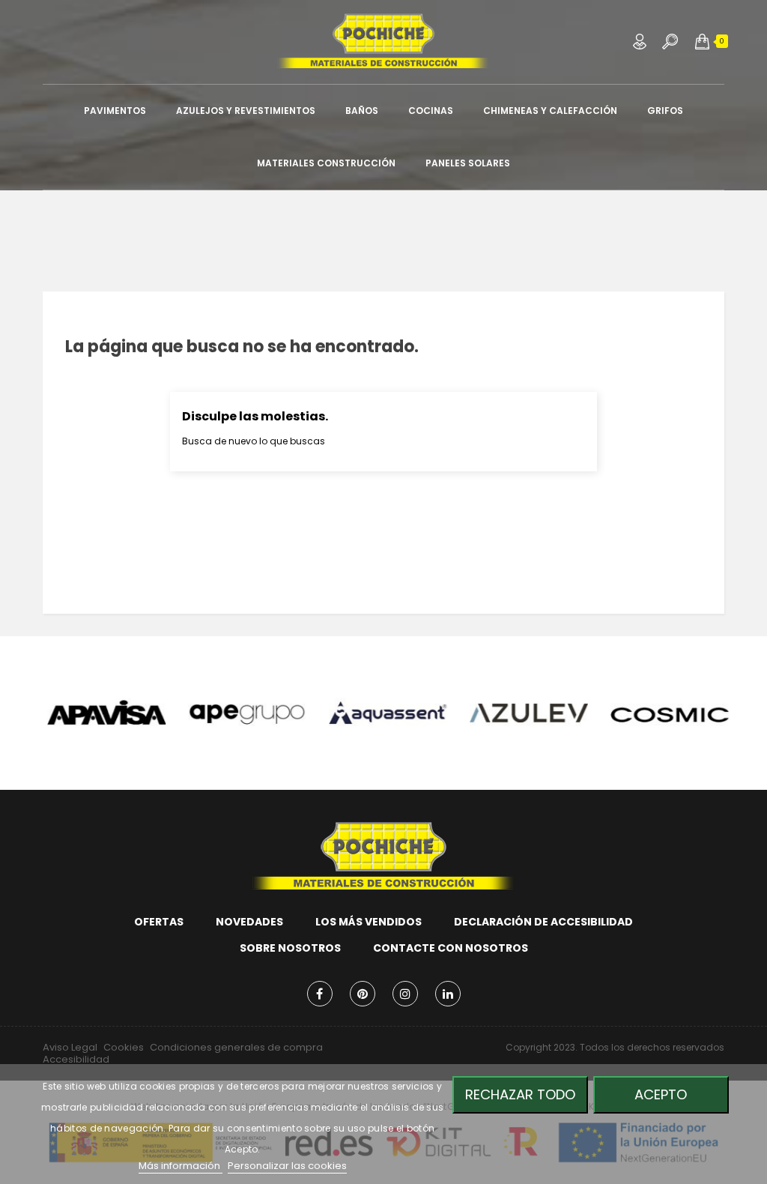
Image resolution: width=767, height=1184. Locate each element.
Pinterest (362, 993)
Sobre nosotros (290, 947)
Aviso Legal (70, 1047)
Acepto (660, 1094)
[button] (702, 41)
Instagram (405, 993)
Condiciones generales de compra (236, 1047)
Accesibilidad (76, 1059)
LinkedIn (448, 993)
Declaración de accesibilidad (543, 921)
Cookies (123, 1047)
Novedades (249, 921)
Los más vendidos (368, 921)
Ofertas (159, 921)
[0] (702, 41)
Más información (180, 1166)
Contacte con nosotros (450, 947)
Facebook (320, 993)
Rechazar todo (520, 1094)
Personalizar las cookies (287, 1166)
